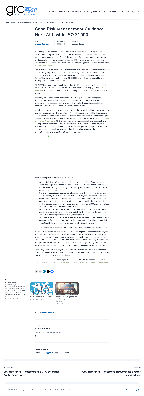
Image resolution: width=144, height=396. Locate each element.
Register (126, 11)
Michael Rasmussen (43, 44)
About (51, 11)
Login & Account (110, 11)
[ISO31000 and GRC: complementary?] (17, 290)
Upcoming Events (91, 11)
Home (7, 22)
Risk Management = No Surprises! (41, 296)
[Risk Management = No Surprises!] (41, 288)
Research (63, 11)
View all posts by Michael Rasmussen (48, 332)
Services (75, 11)
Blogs (13, 22)
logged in (49, 352)
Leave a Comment (79, 44)
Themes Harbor (68, 390)
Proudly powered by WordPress (38, 390)
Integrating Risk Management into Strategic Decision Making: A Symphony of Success (66, 298)
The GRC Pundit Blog (24, 22)
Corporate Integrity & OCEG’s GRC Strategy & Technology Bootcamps (78, 262)
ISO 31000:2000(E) (45, 65)
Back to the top (132, 390)
